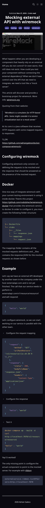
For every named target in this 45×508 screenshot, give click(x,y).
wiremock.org (13, 99)
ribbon (28, 470)
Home (5, 4)
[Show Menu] (41, 4)
